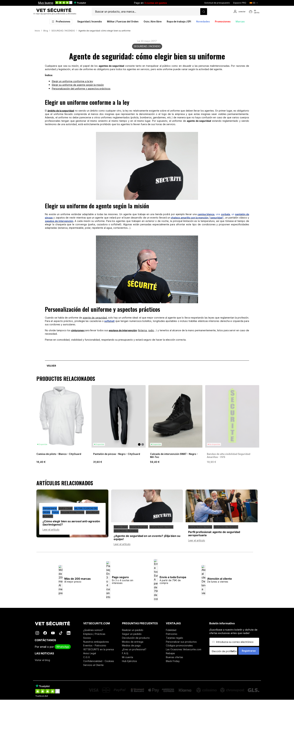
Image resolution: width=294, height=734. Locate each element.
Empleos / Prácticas (94, 633)
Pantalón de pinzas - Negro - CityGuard (116, 453)
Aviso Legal (89, 653)
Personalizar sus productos (181, 641)
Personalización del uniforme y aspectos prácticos (81, 88)
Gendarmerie (49, 508)
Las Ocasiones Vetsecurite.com (183, 649)
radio (151, 330)
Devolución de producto (136, 637)
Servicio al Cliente (93, 665)
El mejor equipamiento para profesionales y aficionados (55, 14)
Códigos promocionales (179, 645)
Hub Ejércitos (129, 661)
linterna (142, 330)
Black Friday (173, 661)
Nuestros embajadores (96, 641)
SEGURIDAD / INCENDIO (147, 46)
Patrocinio (171, 633)
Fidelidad (171, 630)
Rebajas (170, 653)
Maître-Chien (65, 508)
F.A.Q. (125, 653)
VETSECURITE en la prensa (98, 649)
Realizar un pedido (132, 630)
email (43, 646)
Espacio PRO (239, 3)
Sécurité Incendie (139, 527)
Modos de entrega (132, 641)
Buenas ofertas (174, 657)
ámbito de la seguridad (60, 110)
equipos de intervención (123, 330)
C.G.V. (86, 657)
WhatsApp (62, 646)
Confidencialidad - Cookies (98, 661)
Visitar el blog (42, 660)
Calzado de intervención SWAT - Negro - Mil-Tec (174, 455)
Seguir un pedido (132, 633)
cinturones (77, 330)
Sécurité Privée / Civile (72, 512)
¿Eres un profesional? (134, 649)
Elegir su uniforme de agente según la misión (78, 84)
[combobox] (224, 651)
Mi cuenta (127, 657)
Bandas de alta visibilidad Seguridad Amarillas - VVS (228, 455)
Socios (87, 637)
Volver (51, 365)
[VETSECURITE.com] (55, 623)
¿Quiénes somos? (93, 630)
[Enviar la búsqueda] (203, 11)
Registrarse (249, 650)
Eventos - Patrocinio (94, 645)
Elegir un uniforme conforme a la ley (72, 81)
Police (55, 512)
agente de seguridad (95, 317)
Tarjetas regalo (174, 637)
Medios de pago (131, 645)
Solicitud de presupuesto (217, 3)
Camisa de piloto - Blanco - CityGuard (58, 453)
